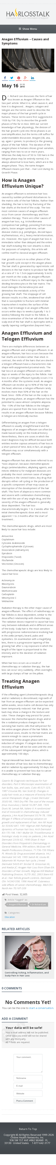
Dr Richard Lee (39, 904)
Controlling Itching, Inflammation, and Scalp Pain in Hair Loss (27, 974)
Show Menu (29, 29)
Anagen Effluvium (17, 904)
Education (10, 917)
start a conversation (41, 1008)
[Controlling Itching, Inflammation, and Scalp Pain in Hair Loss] (28, 937)
